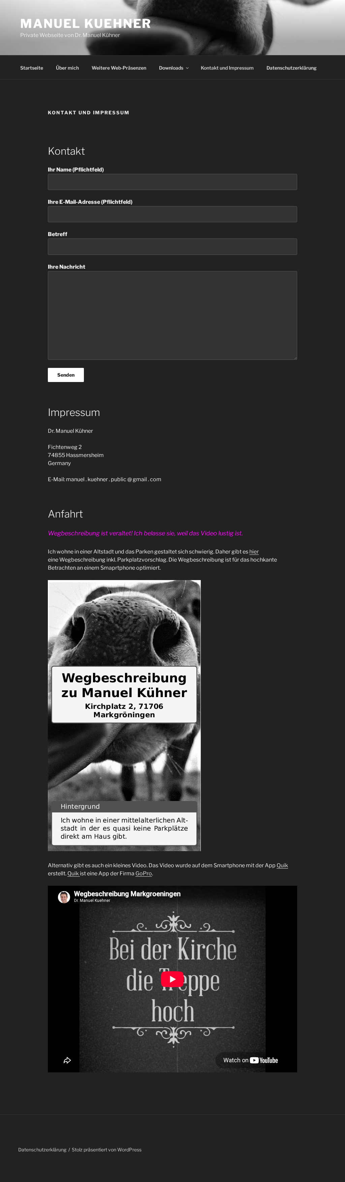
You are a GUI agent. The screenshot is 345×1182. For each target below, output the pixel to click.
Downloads (171, 68)
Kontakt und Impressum (227, 68)
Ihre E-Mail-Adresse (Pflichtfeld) (90, 202)
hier (254, 551)
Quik (282, 865)
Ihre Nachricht (66, 267)
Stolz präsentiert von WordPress (107, 1149)
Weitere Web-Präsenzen (119, 68)
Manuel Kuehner (86, 23)
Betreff (57, 234)
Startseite (31, 68)
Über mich (67, 68)
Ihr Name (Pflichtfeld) (76, 169)
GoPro (143, 873)
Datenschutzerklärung (291, 68)
